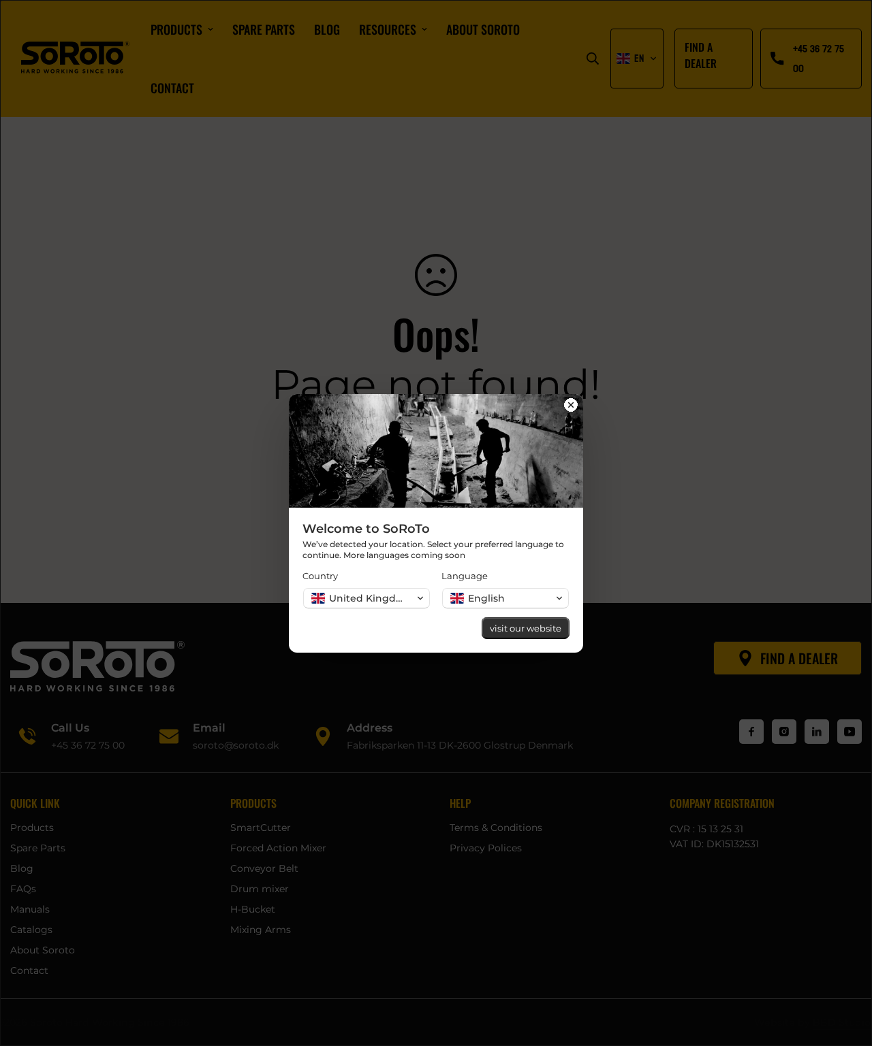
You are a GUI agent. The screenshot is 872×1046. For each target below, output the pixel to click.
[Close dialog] (571, 406)
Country (320, 575)
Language (464, 575)
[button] (366, 598)
